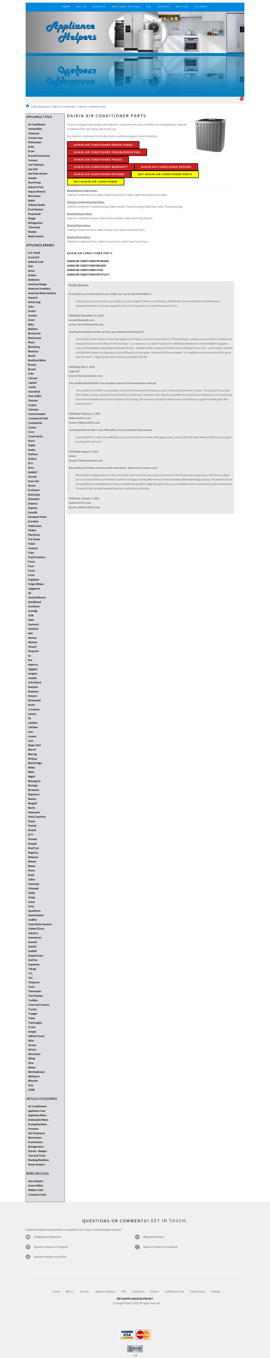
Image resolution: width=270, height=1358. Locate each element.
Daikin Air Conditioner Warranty (101, 167)
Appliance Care (36, 1111)
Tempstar (34, 982)
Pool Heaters (35, 209)
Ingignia (32, 669)
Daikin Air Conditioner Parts (92, 106)
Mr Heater (33, 790)
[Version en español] (242, 99)
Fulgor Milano (36, 584)
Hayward (33, 624)
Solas (31, 902)
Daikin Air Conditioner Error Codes (103, 145)
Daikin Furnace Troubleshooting (126, 206)
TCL (30, 973)
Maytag (32, 754)
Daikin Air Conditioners (64, 106)
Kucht (31, 705)
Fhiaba (32, 530)
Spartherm (34, 911)
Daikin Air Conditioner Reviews (99, 174)
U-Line (31, 1027)
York (30, 1085)
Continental (35, 423)
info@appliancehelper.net (47, 1237)
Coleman (33, 409)
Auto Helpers (35, 1181)
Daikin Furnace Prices (109, 241)
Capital (32, 382)
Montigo (33, 785)
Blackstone (34, 338)
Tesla (31, 987)
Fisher (31, 543)
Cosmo (32, 427)
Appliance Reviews (105, 1291)
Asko (31, 306)
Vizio (31, 1063)
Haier (31, 620)
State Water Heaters (40, 924)
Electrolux (34, 494)
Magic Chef (34, 745)
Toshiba (33, 1000)
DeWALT (33, 472)
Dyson (31, 485)
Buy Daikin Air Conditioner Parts (165, 174)
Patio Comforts (37, 816)
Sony (31, 906)
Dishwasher (35, 142)
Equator (33, 508)
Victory (32, 1049)
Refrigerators (36, 1146)
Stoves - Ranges (37, 1151)
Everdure (33, 521)
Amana (32, 275)
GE (29, 593)
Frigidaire (33, 579)
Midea (31, 767)
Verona (32, 1045)
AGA (30, 266)
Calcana (32, 378)
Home (56, 1291)
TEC (30, 978)
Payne (31, 821)
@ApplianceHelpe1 (153, 1237)
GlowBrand (34, 602)
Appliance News (37, 1115)
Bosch (31, 356)
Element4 (33, 499)
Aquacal (33, 297)
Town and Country (38, 1004)
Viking (31, 1058)
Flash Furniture (36, 557)
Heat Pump (34, 182)
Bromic (32, 364)
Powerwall (34, 214)
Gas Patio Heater (38, 173)
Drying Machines (37, 1124)
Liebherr (33, 723)
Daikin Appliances (40, 106)
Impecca (33, 664)
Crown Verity (35, 436)
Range (31, 218)
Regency (33, 852)
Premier (32, 839)
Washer (32, 232)
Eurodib (32, 512)
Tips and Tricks (37, 1155)
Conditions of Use (174, 1291)
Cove (31, 432)
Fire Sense (34, 539)
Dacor (31, 440)
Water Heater (36, 236)
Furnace (32, 160)
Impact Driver (36, 187)
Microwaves (35, 1137)
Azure (31, 320)
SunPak (32, 951)
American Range (37, 284)
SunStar (33, 960)
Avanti (32, 311)
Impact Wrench (36, 191)
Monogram (34, 781)
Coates (32, 405)
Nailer (31, 200)
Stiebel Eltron (36, 928)
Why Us (70, 1291)
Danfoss (33, 454)
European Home (37, 517)
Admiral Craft (35, 262)
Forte (31, 575)
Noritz (31, 808)
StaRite (32, 919)
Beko (31, 324)
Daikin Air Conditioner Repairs (166, 167)
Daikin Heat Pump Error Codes (150, 195)
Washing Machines (38, 1160)
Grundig (32, 611)
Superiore (34, 964)
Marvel (32, 749)
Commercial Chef (38, 418)
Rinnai (31, 866)
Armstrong (34, 302)
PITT (31, 834)
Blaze (31, 342)
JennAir (32, 678)
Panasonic (34, 812)
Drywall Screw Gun (39, 155)
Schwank (33, 888)
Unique (32, 1031)
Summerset (35, 937)
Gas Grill (33, 169)
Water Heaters (36, 1164)
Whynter (33, 1081)
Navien (32, 799)
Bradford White (37, 360)
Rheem (32, 861)
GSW (31, 615)
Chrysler (33, 400)
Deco (31, 467)
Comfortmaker (36, 414)
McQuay (32, 758)
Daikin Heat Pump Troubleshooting (163, 206)
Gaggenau (34, 588)
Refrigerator (35, 223)
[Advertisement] (135, 75)
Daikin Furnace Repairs (111, 218)
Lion (30, 731)
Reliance (33, 857)
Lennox (32, 714)
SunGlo (32, 946)
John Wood (34, 682)
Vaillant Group (36, 1036)
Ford (31, 566)
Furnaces (33, 1128)
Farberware (34, 526)
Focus (31, 561)
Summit (32, 942)
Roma (31, 870)
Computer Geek (37, 1194)
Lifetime (33, 727)
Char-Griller (35, 396)
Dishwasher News (38, 1119)
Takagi (32, 969)
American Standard (39, 288)
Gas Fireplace (36, 164)
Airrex (31, 271)
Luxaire (32, 736)
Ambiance (34, 279)
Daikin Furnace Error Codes (118, 195)
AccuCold (33, 257)
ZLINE (31, 1089)
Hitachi (32, 646)
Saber (31, 879)
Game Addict (35, 1185)
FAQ (123, 1291)
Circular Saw (35, 138)
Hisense (32, 642)
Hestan (32, 638)
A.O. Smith (34, 253)
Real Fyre (33, 848)
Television (34, 227)
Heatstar (33, 628)
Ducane (32, 476)
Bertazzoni (34, 333)
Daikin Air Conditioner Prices (98, 159)
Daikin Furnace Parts (107, 230)
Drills (31, 147)
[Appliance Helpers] (135, 32)
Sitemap (215, 1291)
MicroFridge (35, 763)
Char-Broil (34, 391)
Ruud (31, 875)
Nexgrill (32, 803)
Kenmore (33, 691)
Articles (154, 1291)
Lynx (30, 740)
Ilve (30, 660)
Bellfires (33, 329)
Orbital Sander (36, 205)
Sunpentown (35, 955)
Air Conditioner (36, 124)
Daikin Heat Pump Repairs (138, 218)
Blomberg (34, 347)
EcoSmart (34, 490)
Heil (30, 633)
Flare (31, 552)
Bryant (32, 369)
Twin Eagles (35, 1022)
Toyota (32, 1009)
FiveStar (33, 548)
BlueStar (33, 351)
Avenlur (32, 315)
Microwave (34, 196)
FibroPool (34, 535)
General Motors (37, 597)
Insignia (32, 673)
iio (29, 655)
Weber (32, 1067)
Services (84, 1291)
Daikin (31, 445)
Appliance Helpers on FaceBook (160, 1247)
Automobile (35, 129)
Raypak (32, 843)
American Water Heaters (42, 293)
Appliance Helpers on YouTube (50, 1256)
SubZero (33, 933)
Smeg (31, 897)
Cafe (31, 373)
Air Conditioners (37, 1106)
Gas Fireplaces (36, 1133)
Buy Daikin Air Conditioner (96, 181)
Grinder (32, 178)
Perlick (32, 830)
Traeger (32, 1013)
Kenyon (32, 696)
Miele (31, 772)
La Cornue (34, 709)
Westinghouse (36, 1072)
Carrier (32, 387)
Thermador (34, 991)
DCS (30, 463)
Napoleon (34, 794)
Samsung (33, 884)
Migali (31, 776)
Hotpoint (33, 651)
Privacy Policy (197, 1291)
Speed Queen (36, 915)
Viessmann (34, 1054)
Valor (31, 1040)
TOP (135, 1355)
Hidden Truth (35, 1190)
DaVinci (32, 458)
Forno (31, 570)
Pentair (32, 825)
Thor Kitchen (35, 996)
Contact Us (138, 1291)
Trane (31, 1018)
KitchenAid (34, 700)
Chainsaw (33, 133)
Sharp (31, 893)
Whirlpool (34, 1076)
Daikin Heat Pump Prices (135, 241)
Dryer (31, 151)
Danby (32, 450)
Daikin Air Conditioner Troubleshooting (107, 152)
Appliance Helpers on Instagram (51, 1247)
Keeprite (33, 687)
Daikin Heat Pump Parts (132, 230)
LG (29, 718)
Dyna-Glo (33, 481)
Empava (33, 503)
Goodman (34, 606)
